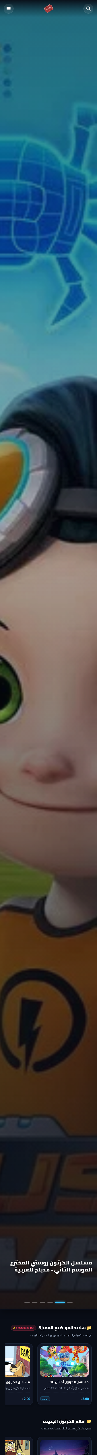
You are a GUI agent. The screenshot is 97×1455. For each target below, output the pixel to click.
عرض (45, 1399)
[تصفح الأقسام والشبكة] (9, 9)
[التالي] (12, 1374)
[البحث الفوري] (88, 9)
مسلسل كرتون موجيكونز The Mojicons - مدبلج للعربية (54, 1266)
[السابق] (85, 1374)
